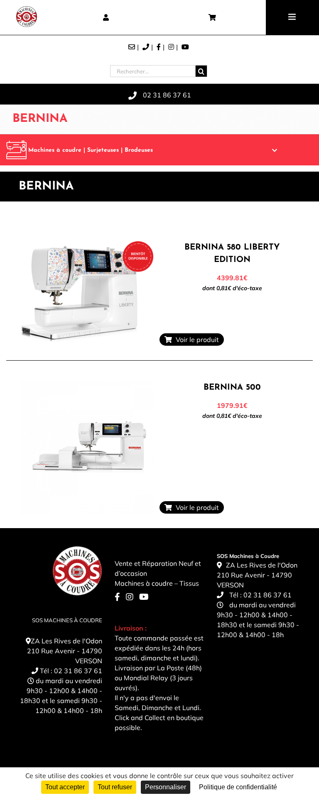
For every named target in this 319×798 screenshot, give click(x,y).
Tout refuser (115, 787)
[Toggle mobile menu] (292, 16)
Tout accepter (65, 787)
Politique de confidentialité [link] (238, 787)
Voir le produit (195, 339)
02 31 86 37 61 (78, 671)
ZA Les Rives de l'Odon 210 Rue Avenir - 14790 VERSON (64, 651)
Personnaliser (165, 787)
